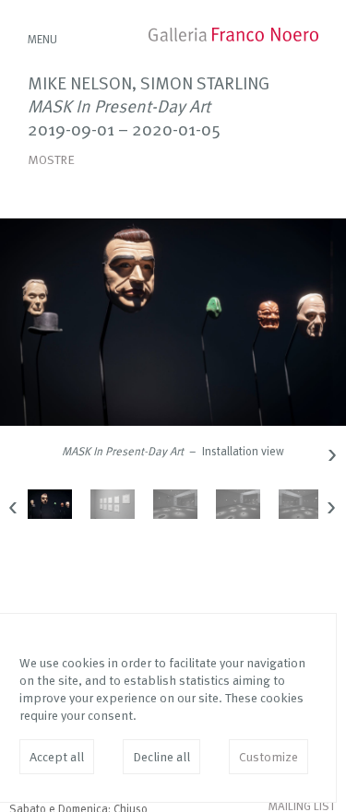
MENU (42, 40)
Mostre (51, 160)
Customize (268, 757)
